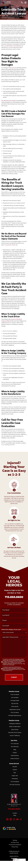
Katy (15, 772)
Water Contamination (14, 726)
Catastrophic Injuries (14, 709)
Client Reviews (15, 755)
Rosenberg (15, 778)
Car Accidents (15, 697)
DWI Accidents (15, 712)
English (17, 859)
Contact (15, 813)
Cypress (15, 769)
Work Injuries (14, 706)
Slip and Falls (14, 703)
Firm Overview (15, 743)
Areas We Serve (14, 758)
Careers (15, 752)
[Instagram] (14, 819)
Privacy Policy (15, 847)
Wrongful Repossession (14, 715)
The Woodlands (15, 781)
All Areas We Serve (15, 784)
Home (3, 16)
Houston (14, 766)
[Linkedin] (11, 819)
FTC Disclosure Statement (15, 844)
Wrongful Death (15, 700)
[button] (9, 828)
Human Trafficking (15, 735)
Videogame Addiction (15, 723)
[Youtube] (17, 819)
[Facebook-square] (7, 819)
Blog (15, 815)
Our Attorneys (15, 746)
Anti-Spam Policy (15, 842)
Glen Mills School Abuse (14, 732)
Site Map (15, 840)
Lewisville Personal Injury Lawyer (14, 16)
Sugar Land (15, 775)
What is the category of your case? (13, 629)
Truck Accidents (14, 694)
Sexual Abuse (14, 729)
